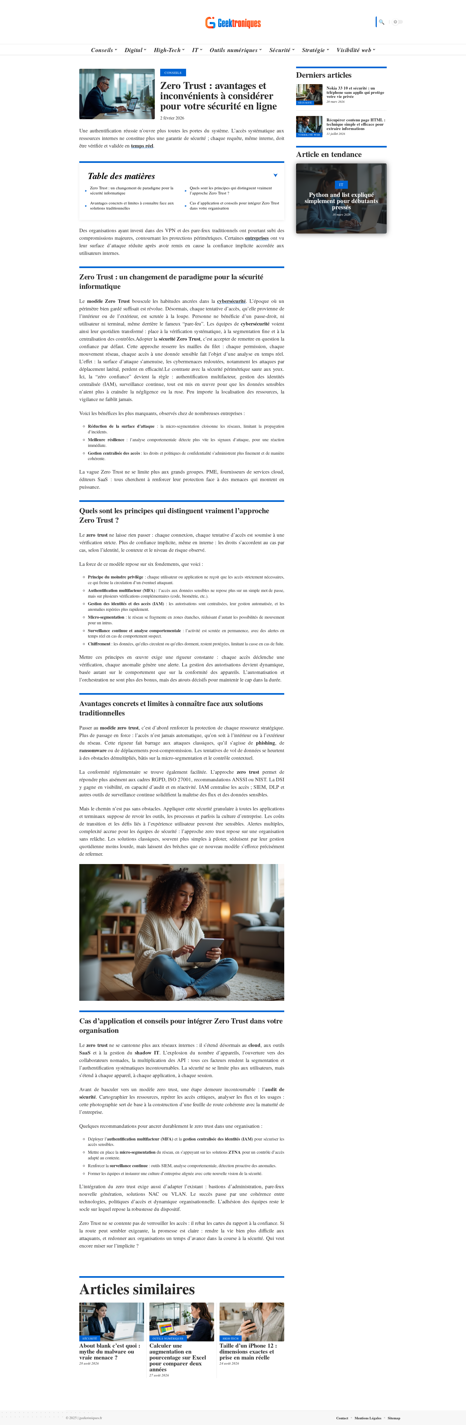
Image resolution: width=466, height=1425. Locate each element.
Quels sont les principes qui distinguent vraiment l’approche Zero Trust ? (231, 190)
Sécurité (90, 1338)
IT (341, 184)
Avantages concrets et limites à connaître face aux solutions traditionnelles (132, 205)
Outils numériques (168, 1338)
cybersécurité (231, 300)
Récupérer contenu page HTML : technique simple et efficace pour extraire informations (356, 124)
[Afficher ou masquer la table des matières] (216, 175)
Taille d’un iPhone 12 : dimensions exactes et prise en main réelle (248, 1351)
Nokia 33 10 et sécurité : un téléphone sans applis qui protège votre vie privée (355, 92)
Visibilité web (309, 134)
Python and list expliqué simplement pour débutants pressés (341, 200)
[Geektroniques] (233, 22)
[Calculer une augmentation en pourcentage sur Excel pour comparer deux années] (181, 1322)
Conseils (173, 72)
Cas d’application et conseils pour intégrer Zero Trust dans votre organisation (234, 205)
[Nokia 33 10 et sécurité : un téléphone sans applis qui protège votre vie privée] (309, 94)
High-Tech (230, 1338)
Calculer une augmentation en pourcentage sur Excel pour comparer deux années (177, 1357)
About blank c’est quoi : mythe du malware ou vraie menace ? (109, 1351)
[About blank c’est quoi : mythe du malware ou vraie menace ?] (111, 1322)
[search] (381, 21)
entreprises (257, 237)
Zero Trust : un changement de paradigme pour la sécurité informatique (131, 190)
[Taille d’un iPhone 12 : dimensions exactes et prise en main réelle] (252, 1322)
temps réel (142, 145)
